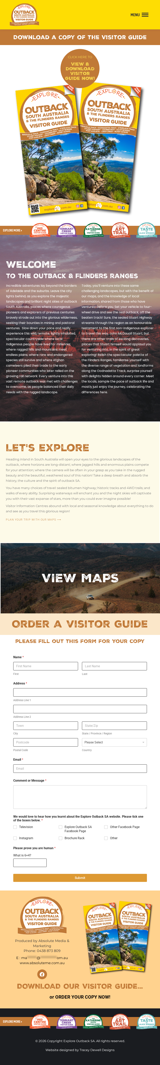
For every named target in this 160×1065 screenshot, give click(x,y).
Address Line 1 (22, 700)
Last (84, 673)
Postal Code (20, 750)
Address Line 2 (22, 716)
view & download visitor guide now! (80, 71)
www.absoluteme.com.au (42, 963)
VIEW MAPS (80, 578)
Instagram (26, 838)
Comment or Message (29, 780)
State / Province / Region (97, 733)
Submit (80, 878)
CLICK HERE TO (80, 57)
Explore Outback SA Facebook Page (78, 829)
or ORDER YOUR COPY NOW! (80, 997)
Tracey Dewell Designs (97, 1050)
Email (18, 759)
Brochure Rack (74, 838)
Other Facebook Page (125, 827)
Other (113, 838)
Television (26, 827)
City (15, 733)
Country (87, 750)
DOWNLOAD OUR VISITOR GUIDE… (80, 986)
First (16, 673)
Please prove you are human (34, 848)
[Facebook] (42, 974)
